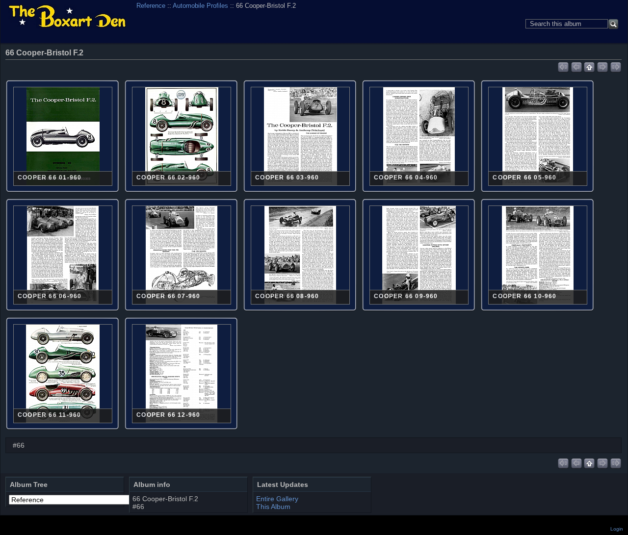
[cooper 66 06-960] (63, 256)
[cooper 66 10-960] (538, 256)
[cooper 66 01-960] (63, 137)
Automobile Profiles (200, 5)
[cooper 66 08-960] (300, 256)
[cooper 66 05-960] (538, 137)
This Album (273, 506)
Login (616, 529)
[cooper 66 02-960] (181, 137)
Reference (150, 5)
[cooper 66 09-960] (419, 256)
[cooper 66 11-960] (63, 374)
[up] (589, 66)
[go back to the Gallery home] (67, 17)
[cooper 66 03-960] (300, 137)
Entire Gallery (277, 499)
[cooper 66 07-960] (181, 256)
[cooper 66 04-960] (419, 137)
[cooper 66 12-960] (181, 374)
